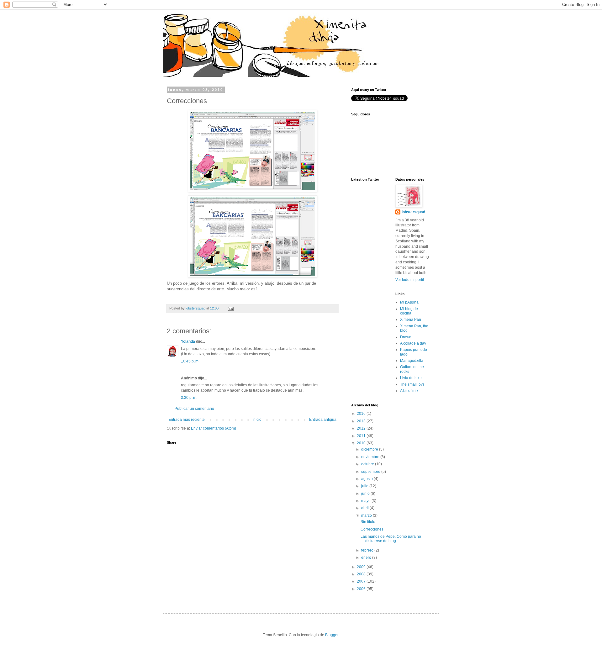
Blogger (331, 635)
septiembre (371, 471)
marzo (367, 515)
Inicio (256, 419)
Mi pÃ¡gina (409, 302)
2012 (362, 428)
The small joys (412, 384)
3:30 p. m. (189, 397)
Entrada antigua (322, 419)
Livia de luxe (411, 378)
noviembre (370, 457)
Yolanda (188, 341)
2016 (362, 413)
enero (366, 557)
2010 (362, 443)
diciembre (370, 449)
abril (365, 508)
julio (365, 486)
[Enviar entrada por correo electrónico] (230, 308)
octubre (368, 464)
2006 (362, 589)
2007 (362, 581)
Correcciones (372, 529)
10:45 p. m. (190, 361)
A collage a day (413, 343)
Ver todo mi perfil (409, 279)
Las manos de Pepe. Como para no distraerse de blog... (391, 538)
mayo (366, 501)
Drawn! (406, 337)
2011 (362, 436)
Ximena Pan (410, 319)
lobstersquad (413, 212)
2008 (362, 574)
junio (366, 493)
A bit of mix (409, 390)
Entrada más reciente (186, 419)
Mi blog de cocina (409, 311)
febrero (367, 550)
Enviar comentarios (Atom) (213, 428)
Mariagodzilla (411, 360)
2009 (362, 567)
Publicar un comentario (194, 408)
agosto (367, 479)
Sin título (368, 522)
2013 (362, 421)
